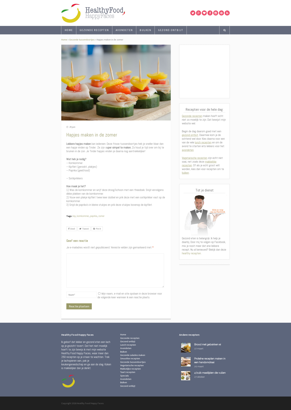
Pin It (98, 228)
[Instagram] (215, 13)
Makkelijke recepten (130, 368)
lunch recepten (203, 142)
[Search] (224, 30)
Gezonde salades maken (132, 355)
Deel (72, 228)
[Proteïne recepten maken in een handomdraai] (186, 362)
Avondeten (124, 30)
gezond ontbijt (190, 135)
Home (69, 30)
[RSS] (227, 13)
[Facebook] (210, 13)
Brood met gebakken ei (207, 344)
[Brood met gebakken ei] (186, 348)
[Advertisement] (204, 71)
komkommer (83, 216)
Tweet (85, 228)
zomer (101, 216)
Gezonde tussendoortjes (82, 39)
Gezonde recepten (94, 30)
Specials (124, 375)
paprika (93, 216)
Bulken (145, 30)
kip (74, 216)
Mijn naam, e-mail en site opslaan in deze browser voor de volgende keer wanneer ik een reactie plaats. (130, 295)
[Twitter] (192, 13)
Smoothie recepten (130, 358)
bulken (185, 173)
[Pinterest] (221, 13)
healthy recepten (191, 253)
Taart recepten (127, 372)
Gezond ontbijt (170, 30)
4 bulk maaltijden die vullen (210, 372)
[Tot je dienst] (204, 215)
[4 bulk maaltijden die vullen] (186, 376)
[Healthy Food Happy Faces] (107, 13)
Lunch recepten (128, 344)
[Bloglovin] (204, 13)
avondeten (188, 150)
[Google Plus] (198, 13)
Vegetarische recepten (194, 158)
